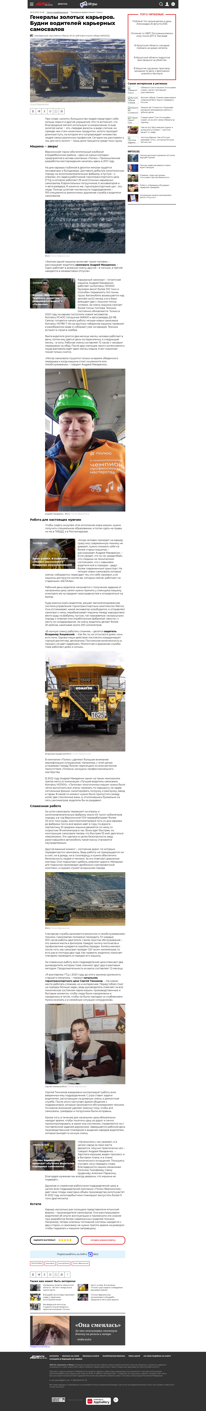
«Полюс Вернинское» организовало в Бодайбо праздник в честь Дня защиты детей (98, 1298)
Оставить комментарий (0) (103, 1240)
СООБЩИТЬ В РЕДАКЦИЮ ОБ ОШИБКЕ (65, 1359)
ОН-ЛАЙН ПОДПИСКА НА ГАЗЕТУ (157, 1356)
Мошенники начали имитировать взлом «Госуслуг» (155, 196)
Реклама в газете (91, 1356)
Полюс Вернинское (39, 104)
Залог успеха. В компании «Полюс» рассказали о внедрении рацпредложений (107, 1287)
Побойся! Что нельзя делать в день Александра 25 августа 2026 (151, 22)
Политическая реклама (114, 1356)
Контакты (54, 1356)
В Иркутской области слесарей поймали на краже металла (152, 46)
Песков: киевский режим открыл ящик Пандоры (155, 166)
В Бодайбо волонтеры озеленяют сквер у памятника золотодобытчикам (59, 1297)
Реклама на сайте (70, 1356)
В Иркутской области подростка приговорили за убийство (152, 58)
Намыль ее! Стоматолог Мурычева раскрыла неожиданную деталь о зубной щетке (157, 109)
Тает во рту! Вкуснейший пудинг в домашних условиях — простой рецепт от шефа (157, 129)
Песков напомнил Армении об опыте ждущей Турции (157, 156)
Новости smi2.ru (40, 1346)
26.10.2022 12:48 (37, 12)
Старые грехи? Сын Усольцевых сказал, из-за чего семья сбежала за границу (157, 119)
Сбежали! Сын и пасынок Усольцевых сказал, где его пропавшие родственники (158, 89)
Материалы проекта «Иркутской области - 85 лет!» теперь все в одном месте (58, 1287)
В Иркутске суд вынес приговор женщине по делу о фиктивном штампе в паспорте (152, 71)
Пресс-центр (134, 1356)
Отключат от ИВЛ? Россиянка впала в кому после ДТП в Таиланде (152, 34)
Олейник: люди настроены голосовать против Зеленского (155, 176)
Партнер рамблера (75, 1400)
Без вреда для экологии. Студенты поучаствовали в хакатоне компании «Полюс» (56, 1306)
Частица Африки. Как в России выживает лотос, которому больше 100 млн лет (157, 139)
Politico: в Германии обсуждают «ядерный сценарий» (154, 186)
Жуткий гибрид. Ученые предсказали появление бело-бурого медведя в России (158, 99)
